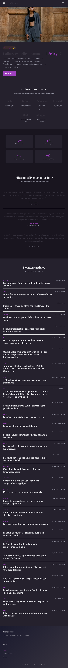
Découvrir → (9, 73)
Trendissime (10, 3)
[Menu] (63, 3)
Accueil (5, 644)
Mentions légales (8, 653)
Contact (5, 657)
